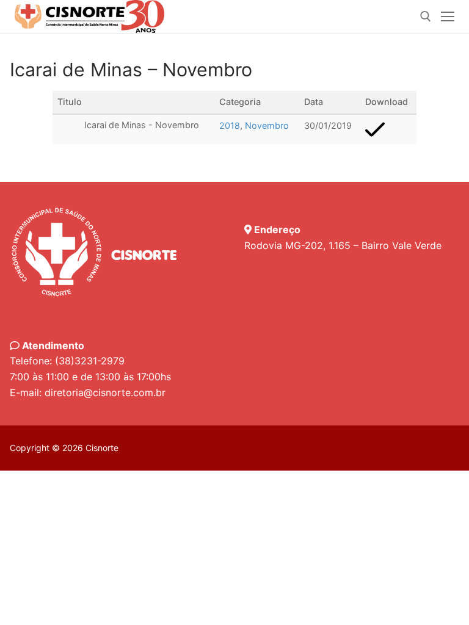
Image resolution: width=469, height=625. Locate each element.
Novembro (267, 125)
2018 (229, 125)
